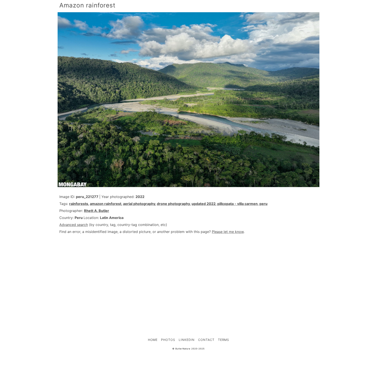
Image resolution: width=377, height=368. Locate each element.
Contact (206, 340)
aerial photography (139, 203)
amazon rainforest (105, 203)
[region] (188, 276)
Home (153, 340)
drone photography (173, 203)
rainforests (78, 203)
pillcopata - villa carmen (237, 203)
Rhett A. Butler (96, 210)
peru (263, 203)
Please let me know (228, 231)
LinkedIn (187, 340)
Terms (223, 340)
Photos (168, 340)
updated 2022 (204, 203)
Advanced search (73, 224)
